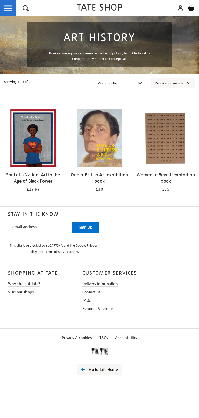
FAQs (86, 300)
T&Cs (104, 338)
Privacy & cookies (77, 338)
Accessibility (126, 338)
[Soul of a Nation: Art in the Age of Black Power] (33, 139)
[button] (25, 9)
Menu (8, 8)
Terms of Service (56, 252)
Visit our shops (21, 292)
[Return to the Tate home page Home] (99, 8)
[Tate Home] (99, 351)
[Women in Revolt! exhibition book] (166, 139)
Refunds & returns (98, 308)
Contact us (91, 292)
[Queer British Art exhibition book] (99, 139)
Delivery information (100, 283)
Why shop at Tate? (24, 283)
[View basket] (191, 9)
